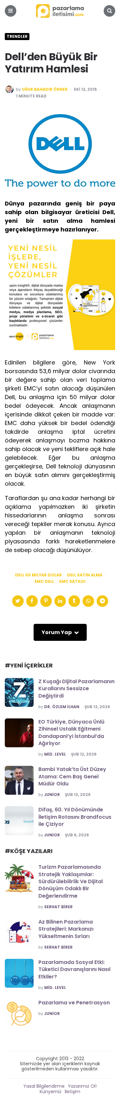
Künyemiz (50, 1091)
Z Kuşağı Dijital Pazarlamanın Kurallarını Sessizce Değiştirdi (76, 688)
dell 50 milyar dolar (38, 575)
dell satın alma (84, 575)
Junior (52, 794)
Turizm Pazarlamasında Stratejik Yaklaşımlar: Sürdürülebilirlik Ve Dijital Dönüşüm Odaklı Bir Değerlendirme (70, 881)
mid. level (55, 754)
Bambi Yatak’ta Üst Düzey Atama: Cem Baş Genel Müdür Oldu (72, 776)
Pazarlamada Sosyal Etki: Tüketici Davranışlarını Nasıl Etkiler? (74, 969)
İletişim (72, 1091)
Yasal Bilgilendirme (44, 1086)
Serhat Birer (58, 906)
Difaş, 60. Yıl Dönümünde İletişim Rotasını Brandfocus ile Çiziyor (74, 817)
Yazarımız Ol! (82, 1086)
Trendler (17, 36)
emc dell (44, 581)
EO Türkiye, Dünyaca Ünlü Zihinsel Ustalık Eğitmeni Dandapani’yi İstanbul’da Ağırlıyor (71, 732)
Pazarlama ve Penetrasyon (74, 1002)
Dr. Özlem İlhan (61, 706)
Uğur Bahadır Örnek (45, 89)
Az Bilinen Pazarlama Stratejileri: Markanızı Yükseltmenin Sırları (65, 929)
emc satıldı (72, 581)
